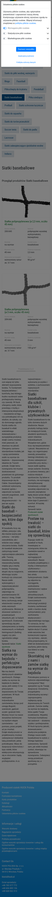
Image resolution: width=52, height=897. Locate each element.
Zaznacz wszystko (26, 49)
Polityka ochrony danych (26, 62)
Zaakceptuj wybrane (26, 56)
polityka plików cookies (25, 23)
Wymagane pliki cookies (18, 28)
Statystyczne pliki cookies (19, 33)
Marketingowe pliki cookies (20, 38)
